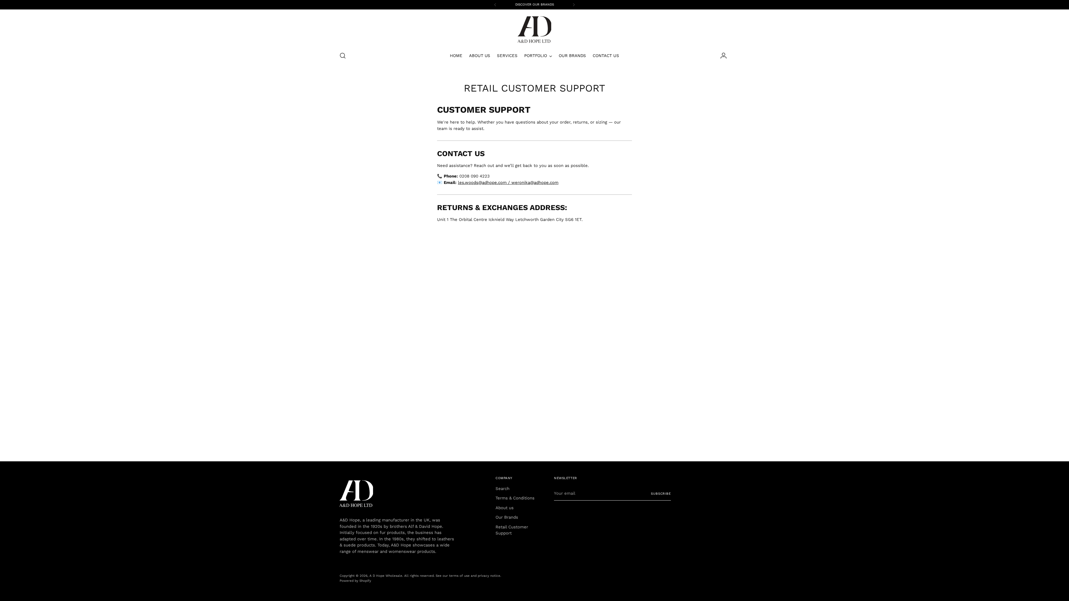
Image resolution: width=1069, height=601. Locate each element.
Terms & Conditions (515, 498)
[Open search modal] (342, 55)
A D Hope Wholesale (385, 576)
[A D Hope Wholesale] (534, 29)
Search (502, 488)
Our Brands (507, 517)
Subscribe (661, 494)
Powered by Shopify (355, 581)
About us (505, 507)
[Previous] (495, 4)
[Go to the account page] (723, 55)
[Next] (574, 4)
